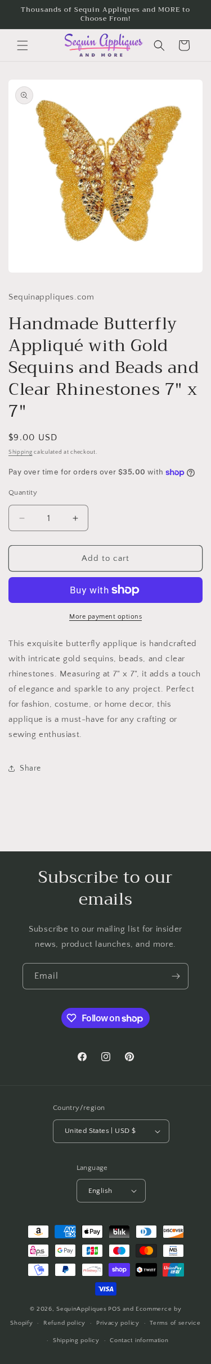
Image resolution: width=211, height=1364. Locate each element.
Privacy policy (118, 1323)
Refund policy (64, 1323)
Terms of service (175, 1323)
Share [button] (30, 768)
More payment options (105, 616)
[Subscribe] (175, 976)
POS (114, 1309)
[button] (22, 45)
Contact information (139, 1340)
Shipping (20, 452)
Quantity (22, 492)
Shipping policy (76, 1340)
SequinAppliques (81, 1309)
